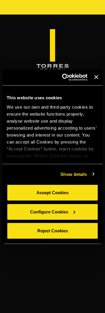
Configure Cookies (49, 211)
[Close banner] (96, 77)
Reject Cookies (52, 230)
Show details (73, 173)
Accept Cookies (52, 192)
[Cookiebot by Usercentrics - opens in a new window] (65, 77)
